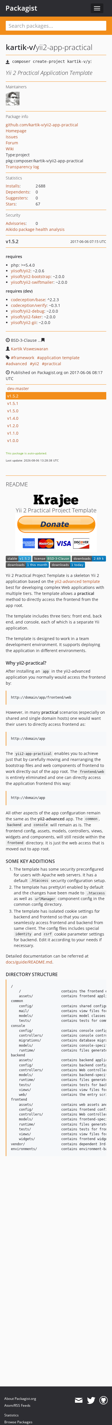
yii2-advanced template (77, 581)
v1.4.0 (12, 418)
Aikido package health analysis (35, 229)
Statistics (11, 1415)
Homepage (16, 130)
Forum (12, 142)
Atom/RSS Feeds (17, 1405)
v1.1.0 (12, 433)
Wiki (10, 148)
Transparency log (22, 166)
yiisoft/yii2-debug (27, 311)
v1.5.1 (12, 403)
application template (60, 357)
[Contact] (78, 1400)
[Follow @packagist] (91, 1400)
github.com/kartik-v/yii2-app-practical (42, 124)
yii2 (35, 363)
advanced (17, 363)
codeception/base (28, 299)
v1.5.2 (12, 396)
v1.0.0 (12, 440)
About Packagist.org (20, 1398)
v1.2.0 (12, 425)
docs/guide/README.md (29, 962)
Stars (11, 204)
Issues (12, 136)
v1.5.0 (12, 410)
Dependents (17, 192)
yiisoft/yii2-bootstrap (31, 276)
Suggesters (16, 198)
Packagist (21, 8)
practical (53, 363)
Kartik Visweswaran (29, 348)
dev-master (18, 388)
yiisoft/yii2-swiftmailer (32, 282)
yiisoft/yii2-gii (23, 322)
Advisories (16, 223)
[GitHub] (103, 1400)
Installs (13, 186)
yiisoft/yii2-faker (26, 316)
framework (23, 357)
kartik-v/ (21, 47)
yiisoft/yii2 (20, 270)
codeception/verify (29, 305)
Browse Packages (18, 1422)
